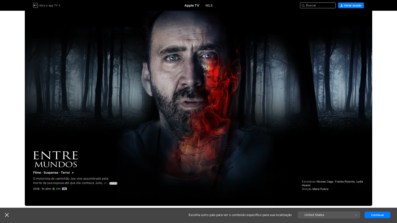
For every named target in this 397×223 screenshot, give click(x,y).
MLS (209, 5)
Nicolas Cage (325, 181)
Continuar (377, 215)
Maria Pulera (320, 189)
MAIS (113, 183)
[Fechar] (7, 215)
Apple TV (191, 5)
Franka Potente (345, 181)
